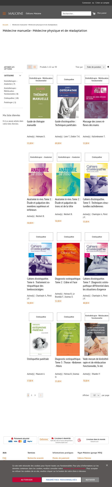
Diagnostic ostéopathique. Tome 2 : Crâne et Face (68, 280)
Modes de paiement (61, 458)
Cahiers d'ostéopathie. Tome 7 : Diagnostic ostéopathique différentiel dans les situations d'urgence (96, 284)
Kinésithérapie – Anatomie (41, 157)
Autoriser (27, 480)
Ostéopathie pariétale (38, 359)
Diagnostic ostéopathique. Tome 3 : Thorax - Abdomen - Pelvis (68, 362)
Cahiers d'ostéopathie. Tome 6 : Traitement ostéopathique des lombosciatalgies (38, 284)
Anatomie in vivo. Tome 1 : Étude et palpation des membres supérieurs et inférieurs (39, 204)
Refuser (90, 480)
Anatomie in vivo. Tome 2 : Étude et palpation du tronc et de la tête (67, 202)
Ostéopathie (69, 79)
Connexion (86, 3)
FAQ (4, 458)
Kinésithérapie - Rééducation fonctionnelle (41, 79)
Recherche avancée (36, 458)
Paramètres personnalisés (61, 480)
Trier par (79, 67)
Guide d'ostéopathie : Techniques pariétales (65, 123)
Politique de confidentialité (74, 468)
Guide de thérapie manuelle (36, 123)
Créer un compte (102, 3)
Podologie (11, 102)
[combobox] (76, 13)
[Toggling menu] (4, 13)
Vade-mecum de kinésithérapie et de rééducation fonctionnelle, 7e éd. (96, 362)
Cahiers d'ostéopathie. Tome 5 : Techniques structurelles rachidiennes (96, 202)
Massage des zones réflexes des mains (94, 123)
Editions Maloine (84, 458)
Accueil (6, 25)
